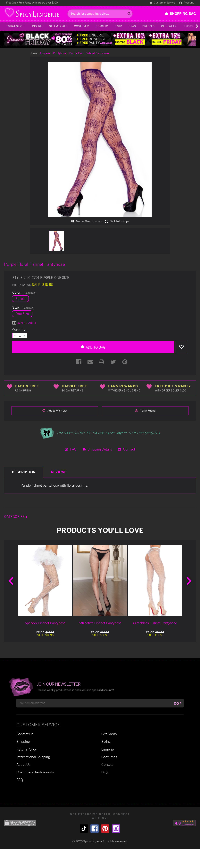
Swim (118, 26)
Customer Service (164, 2)
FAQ (73, 449)
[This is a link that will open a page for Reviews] (184, 823)
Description (23, 472)
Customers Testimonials (35, 772)
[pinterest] (105, 828)
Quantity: (19, 329)
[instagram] (116, 828)
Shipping (23, 741)
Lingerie (36, 26)
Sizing (106, 741)
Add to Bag (95, 347)
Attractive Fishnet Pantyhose (100, 623)
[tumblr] (84, 828)
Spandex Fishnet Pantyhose (45, 623)
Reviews (59, 472)
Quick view (45, 580)
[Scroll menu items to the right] (192, 26)
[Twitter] (113, 362)
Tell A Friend (147, 410)
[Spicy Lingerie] (34, 13)
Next (189, 581)
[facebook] (94, 828)
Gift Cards (109, 734)
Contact (128, 449)
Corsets (102, 26)
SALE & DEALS (58, 26)
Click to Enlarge (119, 221)
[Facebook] (78, 362)
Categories (14, 516)
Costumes (81, 26)
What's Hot (15, 26)
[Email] (90, 362)
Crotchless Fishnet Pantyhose (155, 623)
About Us (23, 764)
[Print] (101, 362)
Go (176, 703)
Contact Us (24, 734)
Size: (23, 307)
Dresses (148, 26)
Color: (24, 292)
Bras (132, 26)
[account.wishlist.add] (181, 347)
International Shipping (33, 757)
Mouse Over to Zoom (88, 221)
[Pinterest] (125, 362)
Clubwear (168, 26)
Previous (11, 581)
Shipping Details (99, 449)
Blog (104, 772)
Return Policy (26, 749)
